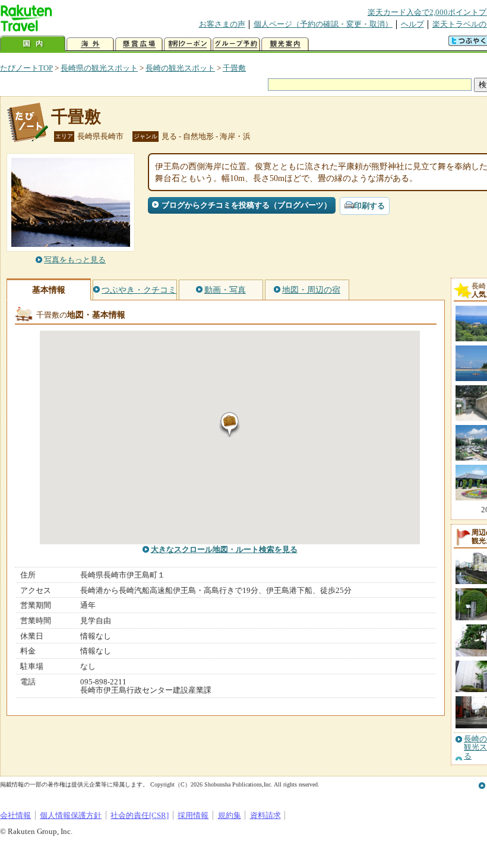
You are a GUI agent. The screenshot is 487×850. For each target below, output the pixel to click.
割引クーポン (187, 44)
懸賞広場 (139, 44)
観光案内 (285, 44)
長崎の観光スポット (180, 68)
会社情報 (15, 815)
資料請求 (265, 815)
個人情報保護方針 (71, 815)
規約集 (229, 815)
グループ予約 (236, 44)
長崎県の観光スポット (99, 68)
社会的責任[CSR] (139, 815)
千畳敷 (234, 68)
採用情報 (193, 815)
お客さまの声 (222, 24)
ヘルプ (412, 24)
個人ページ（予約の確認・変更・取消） (323, 24)
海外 (90, 44)
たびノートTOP (26, 68)
